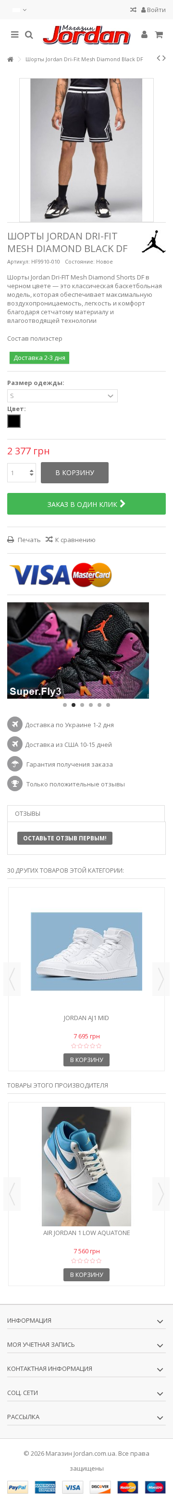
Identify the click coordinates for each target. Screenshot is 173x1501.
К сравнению (75, 539)
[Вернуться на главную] (10, 59)
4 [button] (91, 705)
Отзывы (27, 813)
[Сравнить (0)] (133, 10)
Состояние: (80, 261)
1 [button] (65, 705)
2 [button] (73, 705)
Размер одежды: (36, 383)
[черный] (14, 421)
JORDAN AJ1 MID (86, 1017)
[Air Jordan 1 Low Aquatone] (86, 1166)
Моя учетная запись (41, 1344)
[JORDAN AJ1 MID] (86, 951)
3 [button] (82, 705)
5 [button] (99, 705)
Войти (156, 9)
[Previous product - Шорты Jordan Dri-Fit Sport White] (158, 58)
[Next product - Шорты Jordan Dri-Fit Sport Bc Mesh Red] (164, 58)
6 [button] (108, 705)
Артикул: (18, 261)
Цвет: (17, 409)
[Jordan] (86, 35)
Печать (28, 539)
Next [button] (161, 979)
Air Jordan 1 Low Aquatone (86, 1232)
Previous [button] (12, 979)
